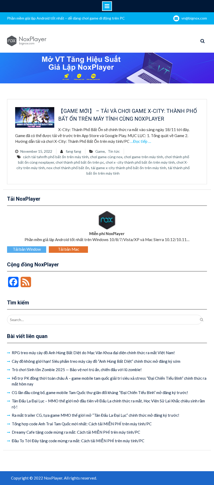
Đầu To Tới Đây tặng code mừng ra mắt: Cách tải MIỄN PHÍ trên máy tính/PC (78, 440)
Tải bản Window (27, 249)
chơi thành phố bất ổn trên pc (80, 162)
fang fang (73, 151)
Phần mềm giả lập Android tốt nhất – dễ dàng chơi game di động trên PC (66, 18)
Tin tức (114, 151)
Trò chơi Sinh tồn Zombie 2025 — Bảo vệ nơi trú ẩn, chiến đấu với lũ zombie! (77, 369)
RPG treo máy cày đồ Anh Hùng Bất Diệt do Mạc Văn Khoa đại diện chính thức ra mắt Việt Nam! (93, 352)
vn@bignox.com (194, 18)
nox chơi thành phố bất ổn (67, 167)
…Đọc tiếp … (140, 141)
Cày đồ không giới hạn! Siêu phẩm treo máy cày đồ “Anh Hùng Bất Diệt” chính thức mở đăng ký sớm (96, 361)
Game (100, 151)
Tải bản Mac (68, 249)
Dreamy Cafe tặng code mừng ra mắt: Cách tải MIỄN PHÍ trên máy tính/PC (76, 432)
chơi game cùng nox (106, 157)
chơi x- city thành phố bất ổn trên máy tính (140, 162)
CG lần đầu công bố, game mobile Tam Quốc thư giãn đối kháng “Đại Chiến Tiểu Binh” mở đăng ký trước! (100, 392)
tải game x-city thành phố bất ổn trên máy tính (128, 167)
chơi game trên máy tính (143, 157)
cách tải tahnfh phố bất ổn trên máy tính (55, 157)
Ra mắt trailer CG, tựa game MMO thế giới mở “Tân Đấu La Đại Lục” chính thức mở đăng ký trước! (95, 415)
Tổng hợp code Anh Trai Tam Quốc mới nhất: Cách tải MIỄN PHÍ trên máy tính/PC (82, 423)
